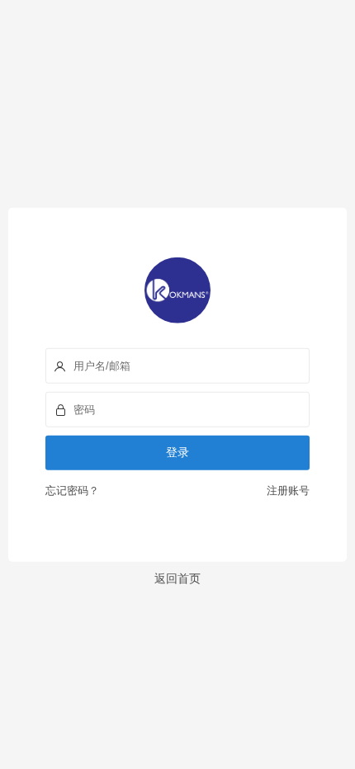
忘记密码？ (72, 490)
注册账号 (286, 490)
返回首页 (177, 577)
